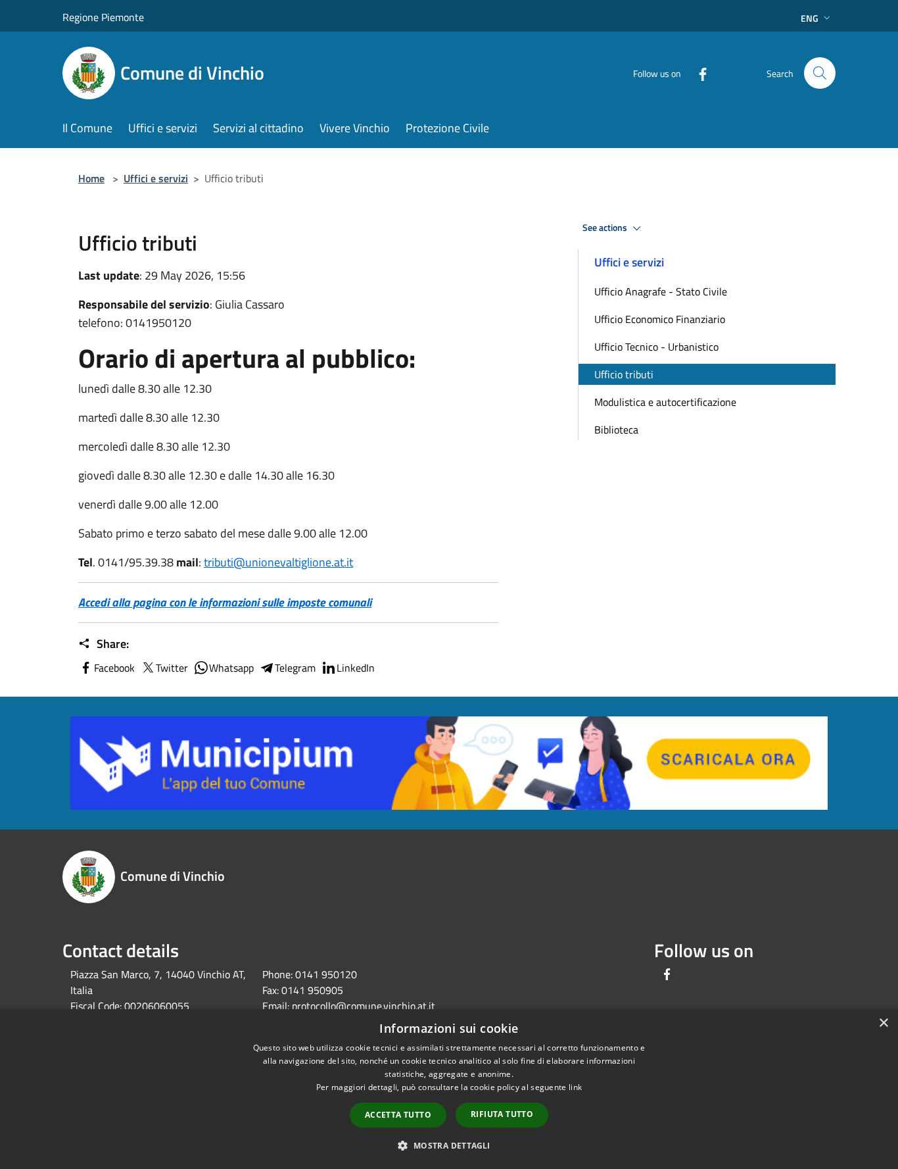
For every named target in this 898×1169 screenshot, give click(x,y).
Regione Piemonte (103, 17)
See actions (605, 227)
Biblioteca (616, 429)
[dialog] (449, 1089)
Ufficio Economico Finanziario (659, 319)
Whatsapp (231, 668)
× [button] (883, 1023)
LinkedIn (356, 668)
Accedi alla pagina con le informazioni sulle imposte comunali (224, 602)
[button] (449, 1145)
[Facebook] (697, 73)
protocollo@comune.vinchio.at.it (363, 1006)
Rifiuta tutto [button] (502, 1114)
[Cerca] (820, 73)
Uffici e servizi (156, 178)
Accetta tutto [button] (398, 1114)
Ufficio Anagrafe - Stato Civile (660, 291)
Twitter (172, 668)
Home (91, 178)
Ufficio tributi (623, 374)
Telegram (295, 668)
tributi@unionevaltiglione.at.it (278, 562)
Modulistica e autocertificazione (665, 402)
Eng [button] (809, 18)
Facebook (114, 668)
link (575, 1087)
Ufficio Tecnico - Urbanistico (656, 347)
